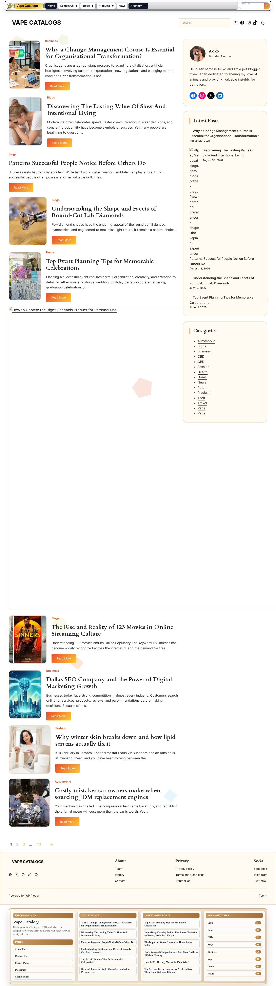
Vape (201, 408)
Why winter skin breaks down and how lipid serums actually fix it (115, 740)
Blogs (86, 5)
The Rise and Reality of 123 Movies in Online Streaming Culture (112, 630)
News (122, 5)
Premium (136, 5)
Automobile (63, 781)
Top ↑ (263, 895)
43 (38, 844)
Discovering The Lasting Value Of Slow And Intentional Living (106, 109)
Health (203, 372)
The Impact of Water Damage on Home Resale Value (168, 944)
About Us (20, 949)
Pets (201, 388)
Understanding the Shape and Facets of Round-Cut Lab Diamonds (104, 212)
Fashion (60, 728)
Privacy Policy (22, 963)
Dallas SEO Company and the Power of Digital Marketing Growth (109, 682)
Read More (60, 87)
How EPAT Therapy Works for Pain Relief (166, 962)
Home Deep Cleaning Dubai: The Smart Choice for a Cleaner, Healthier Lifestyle (170, 934)
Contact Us (67, 5)
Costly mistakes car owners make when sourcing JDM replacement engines (107, 794)
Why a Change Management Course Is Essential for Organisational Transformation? (109, 53)
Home (51, 5)
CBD (201, 356)
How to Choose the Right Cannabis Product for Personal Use (106, 970)
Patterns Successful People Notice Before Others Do (77, 163)
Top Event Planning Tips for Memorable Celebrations (100, 264)
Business (51, 41)
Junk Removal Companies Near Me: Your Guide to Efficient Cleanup (171, 953)
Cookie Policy (22, 976)
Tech (201, 398)
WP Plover (32, 895)
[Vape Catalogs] (10, 6)
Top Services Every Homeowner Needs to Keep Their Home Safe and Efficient (168, 970)
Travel (202, 403)
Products (104, 5)
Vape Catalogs (27, 5)
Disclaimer (20, 969)
